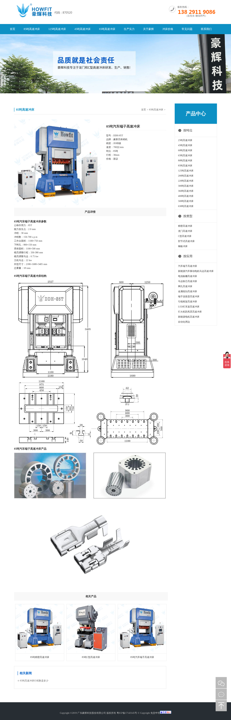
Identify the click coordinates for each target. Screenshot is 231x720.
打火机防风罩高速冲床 (190, 311)
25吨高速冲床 (185, 140)
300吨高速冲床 (185, 186)
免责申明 (155, 713)
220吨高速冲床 (185, 181)
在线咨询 (221, 694)
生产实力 (129, 29)
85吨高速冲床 (32, 29)
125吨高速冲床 (57, 29)
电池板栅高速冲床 (187, 276)
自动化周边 (184, 322)
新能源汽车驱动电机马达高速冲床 (196, 271)
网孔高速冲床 (185, 286)
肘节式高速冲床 (186, 241)
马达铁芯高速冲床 (187, 281)
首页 (12, 29)
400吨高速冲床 (185, 196)
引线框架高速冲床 (187, 301)
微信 (221, 682)
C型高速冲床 (184, 236)
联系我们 (206, 29)
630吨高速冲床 (185, 206)
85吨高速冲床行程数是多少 (34, 680)
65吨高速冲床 (107, 29)
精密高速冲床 (185, 226)
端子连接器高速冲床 (188, 296)
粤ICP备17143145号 (127, 713)
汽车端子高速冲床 (187, 266)
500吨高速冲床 (185, 201)
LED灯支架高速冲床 (188, 306)
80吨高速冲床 (185, 160)
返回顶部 (221, 705)
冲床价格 (167, 29)
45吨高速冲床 (82, 29)
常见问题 (187, 29)
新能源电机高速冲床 (188, 317)
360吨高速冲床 (185, 191)
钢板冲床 (183, 246)
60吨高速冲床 (185, 150)
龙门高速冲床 (185, 231)
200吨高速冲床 (185, 176)
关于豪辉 (148, 29)
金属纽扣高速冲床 (187, 291)
